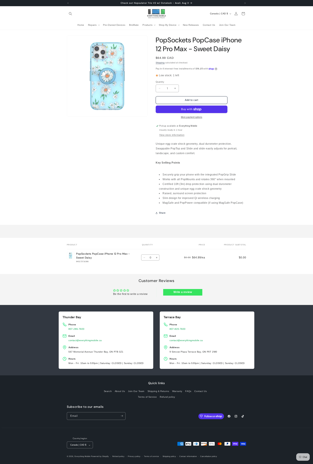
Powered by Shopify (100, 456)
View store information (171, 135)
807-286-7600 (76, 329)
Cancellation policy (208, 456)
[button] (70, 13)
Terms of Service (147, 397)
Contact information (188, 456)
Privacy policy (134, 456)
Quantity (160, 82)
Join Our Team (136, 391)
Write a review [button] (182, 292)
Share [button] (162, 212)
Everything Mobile (82, 456)
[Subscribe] (121, 416)
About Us (120, 391)
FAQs (188, 391)
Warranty (177, 391)
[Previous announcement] (68, 3)
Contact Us (200, 391)
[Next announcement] (245, 3)
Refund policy (167, 397)
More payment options (191, 117)
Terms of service (151, 456)
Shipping (160, 63)
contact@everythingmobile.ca (85, 340)
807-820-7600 (177, 329)
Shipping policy (169, 456)
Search (108, 391)
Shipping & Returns (158, 391)
